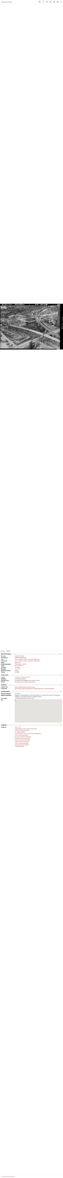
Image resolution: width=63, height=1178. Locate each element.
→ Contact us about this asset (8, 1176)
